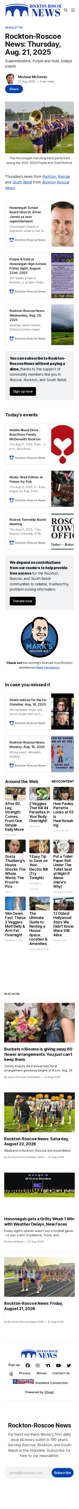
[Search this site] (65, 10)
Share (14, 89)
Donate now (22, 601)
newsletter (14, 27)
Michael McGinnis (32, 77)
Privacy (25, 1373)
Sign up (14, 1365)
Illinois (41, 1373)
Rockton (49, 176)
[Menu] (73, 10)
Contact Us (61, 1373)
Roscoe (64, 176)
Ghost (49, 1392)
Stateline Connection (51, 1383)
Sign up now (23, 391)
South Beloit (22, 182)
